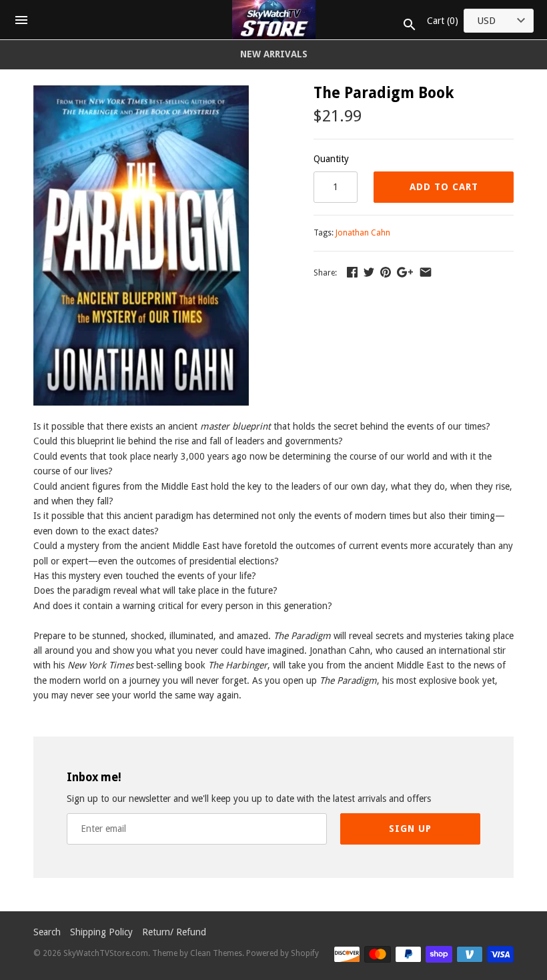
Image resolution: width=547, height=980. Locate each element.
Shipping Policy (101, 932)
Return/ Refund (174, 932)
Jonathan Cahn (363, 232)
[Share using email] (425, 272)
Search (47, 932)
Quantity (331, 158)
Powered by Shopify (282, 953)
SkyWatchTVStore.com (105, 953)
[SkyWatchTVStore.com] (274, 19)
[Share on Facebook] (352, 272)
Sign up (410, 828)
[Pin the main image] (385, 272)
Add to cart (444, 186)
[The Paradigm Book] (141, 92)
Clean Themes (216, 953)
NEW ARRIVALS (274, 54)
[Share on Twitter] (369, 272)
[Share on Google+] (405, 272)
